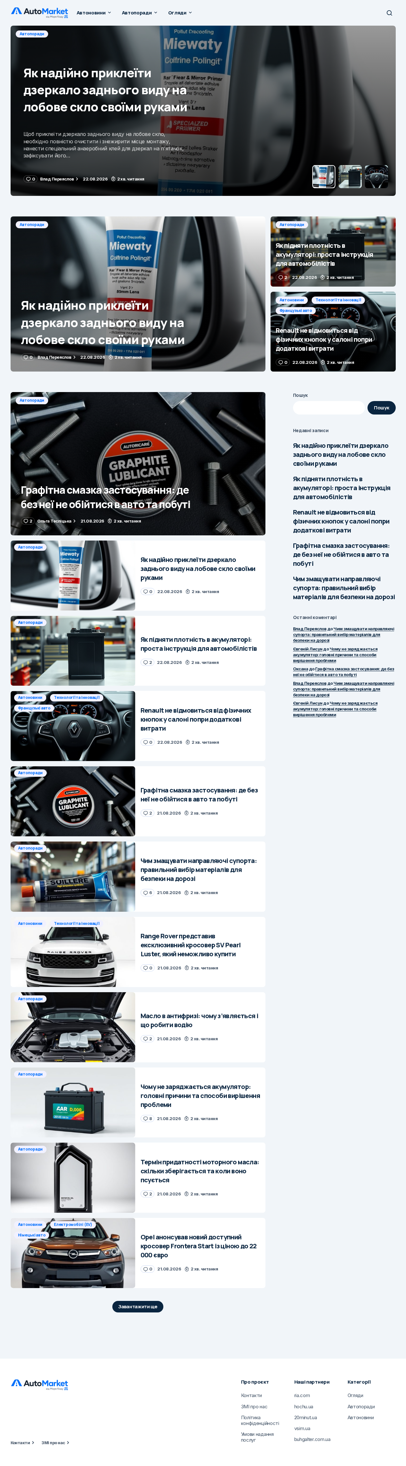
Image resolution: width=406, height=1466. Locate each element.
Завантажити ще (138, 1306)
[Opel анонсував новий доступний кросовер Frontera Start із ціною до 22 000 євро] (73, 1253)
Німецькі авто (32, 1235)
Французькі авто (296, 310)
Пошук (300, 395)
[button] (389, 13)
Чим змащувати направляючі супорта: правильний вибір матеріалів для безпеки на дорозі (344, 587)
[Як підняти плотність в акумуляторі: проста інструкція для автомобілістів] (203, 111)
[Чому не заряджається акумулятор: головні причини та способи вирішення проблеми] (73, 1103)
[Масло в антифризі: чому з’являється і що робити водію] (73, 1027)
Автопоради (32, 34)
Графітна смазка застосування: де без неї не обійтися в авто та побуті (341, 554)
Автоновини (292, 300)
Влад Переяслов (310, 628)
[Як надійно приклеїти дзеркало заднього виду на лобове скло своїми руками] (138, 294)
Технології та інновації (338, 300)
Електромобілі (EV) (73, 1224)
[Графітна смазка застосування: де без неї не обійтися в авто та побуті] (138, 463)
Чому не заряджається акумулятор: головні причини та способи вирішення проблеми (335, 654)
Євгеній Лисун (308, 648)
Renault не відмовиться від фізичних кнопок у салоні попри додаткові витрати (341, 521)
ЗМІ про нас (53, 1442)
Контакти (20, 1442)
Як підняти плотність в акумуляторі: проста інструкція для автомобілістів (342, 487)
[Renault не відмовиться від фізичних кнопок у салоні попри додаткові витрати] (333, 332)
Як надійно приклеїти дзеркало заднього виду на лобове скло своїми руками (341, 454)
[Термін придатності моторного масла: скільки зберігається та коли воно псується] (73, 1178)
